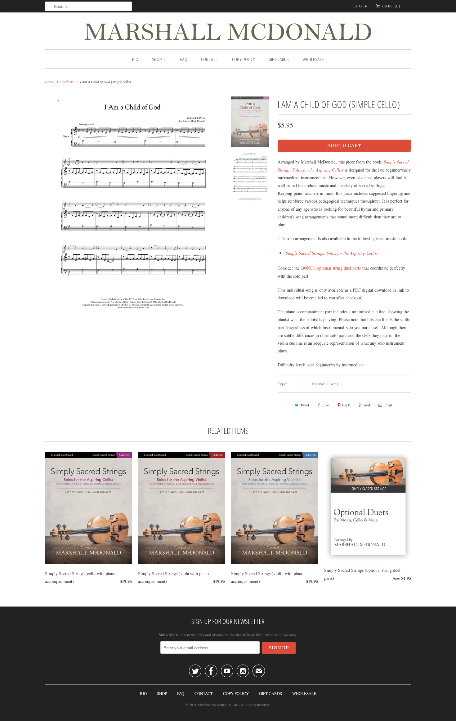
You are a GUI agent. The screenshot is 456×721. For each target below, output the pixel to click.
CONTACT (209, 59)
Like (325, 404)
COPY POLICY (243, 59)
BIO (135, 59)
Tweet (304, 404)
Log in (360, 6)
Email (387, 404)
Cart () (390, 6)
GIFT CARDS (279, 59)
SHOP (157, 59)
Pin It (346, 404)
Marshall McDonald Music (218, 704)
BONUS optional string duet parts (331, 268)
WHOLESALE (313, 59)
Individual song (325, 384)
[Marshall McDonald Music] (228, 32)
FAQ (183, 59)
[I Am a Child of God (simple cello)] (133, 205)
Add (367, 404)
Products (67, 81)
